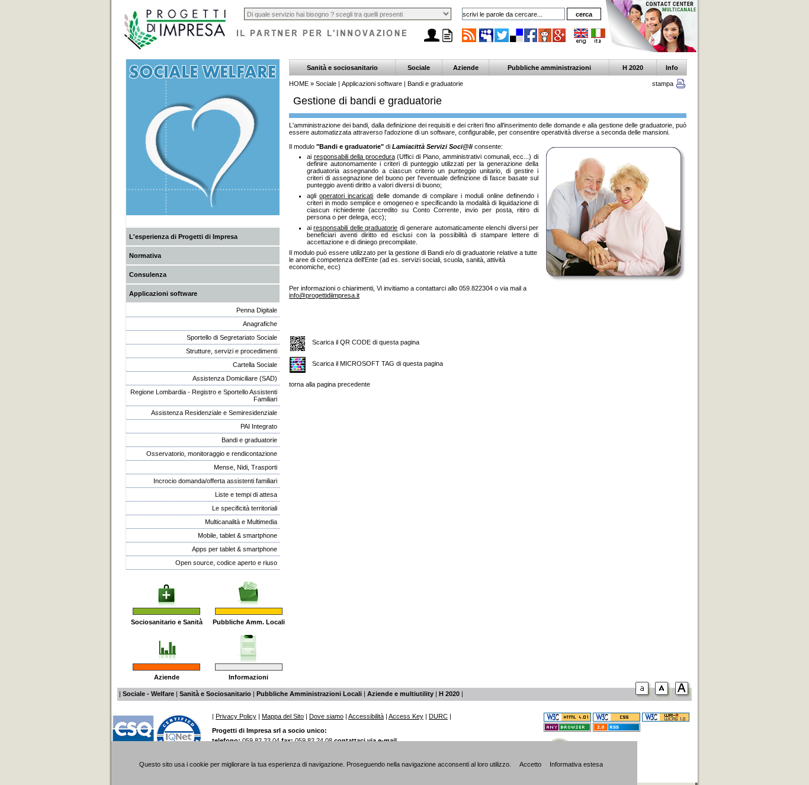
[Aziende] (166, 643)
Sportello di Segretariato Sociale (232, 337)
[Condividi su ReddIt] (545, 41)
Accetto (530, 764)
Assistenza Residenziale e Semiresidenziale (214, 412)
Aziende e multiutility (400, 693)
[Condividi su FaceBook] (531, 41)
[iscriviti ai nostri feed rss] (469, 41)
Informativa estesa (576, 764)
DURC (438, 716)
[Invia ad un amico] (431, 42)
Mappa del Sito (283, 716)
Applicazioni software (163, 293)
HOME (299, 83)
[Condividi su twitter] (502, 41)
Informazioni (248, 677)
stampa (662, 83)
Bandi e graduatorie (249, 439)
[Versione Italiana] (598, 41)
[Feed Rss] (616, 729)
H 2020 (632, 67)
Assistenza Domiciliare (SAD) (234, 378)
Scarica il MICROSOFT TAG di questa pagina (377, 363)
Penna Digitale (256, 310)
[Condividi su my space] (487, 41)
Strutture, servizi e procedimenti (231, 351)
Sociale (418, 67)
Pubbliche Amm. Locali (249, 622)
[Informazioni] (248, 643)
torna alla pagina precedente (329, 384)
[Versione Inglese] (581, 41)
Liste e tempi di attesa (246, 494)
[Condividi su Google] (560, 41)
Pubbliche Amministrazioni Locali (309, 693)
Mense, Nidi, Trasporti (245, 467)
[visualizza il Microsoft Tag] (297, 365)
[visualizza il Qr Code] (297, 344)
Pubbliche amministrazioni (549, 67)
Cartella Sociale (255, 364)
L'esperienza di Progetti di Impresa (183, 236)
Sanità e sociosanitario (342, 67)
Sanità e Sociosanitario (215, 693)
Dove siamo (326, 716)
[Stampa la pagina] (447, 42)
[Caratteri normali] (643, 697)
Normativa (145, 255)
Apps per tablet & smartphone (234, 549)
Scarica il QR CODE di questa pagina (365, 342)
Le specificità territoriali (244, 508)
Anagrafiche (260, 323)
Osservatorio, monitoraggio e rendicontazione (211, 453)
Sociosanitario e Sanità (167, 622)
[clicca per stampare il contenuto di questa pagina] (680, 86)
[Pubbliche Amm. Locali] (248, 587)
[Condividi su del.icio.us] (517, 41)
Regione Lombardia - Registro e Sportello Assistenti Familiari (203, 395)
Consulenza (147, 274)
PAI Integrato (258, 426)
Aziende (166, 677)
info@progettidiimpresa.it (324, 295)
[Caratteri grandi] (663, 697)
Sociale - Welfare (148, 693)
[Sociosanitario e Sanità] (166, 587)
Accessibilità (366, 716)
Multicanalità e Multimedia (241, 521)
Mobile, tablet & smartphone (237, 535)
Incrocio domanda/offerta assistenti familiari (215, 480)
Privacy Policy (236, 716)
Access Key (406, 716)
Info (672, 67)
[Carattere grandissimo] (683, 697)
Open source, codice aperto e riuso (226, 562)
